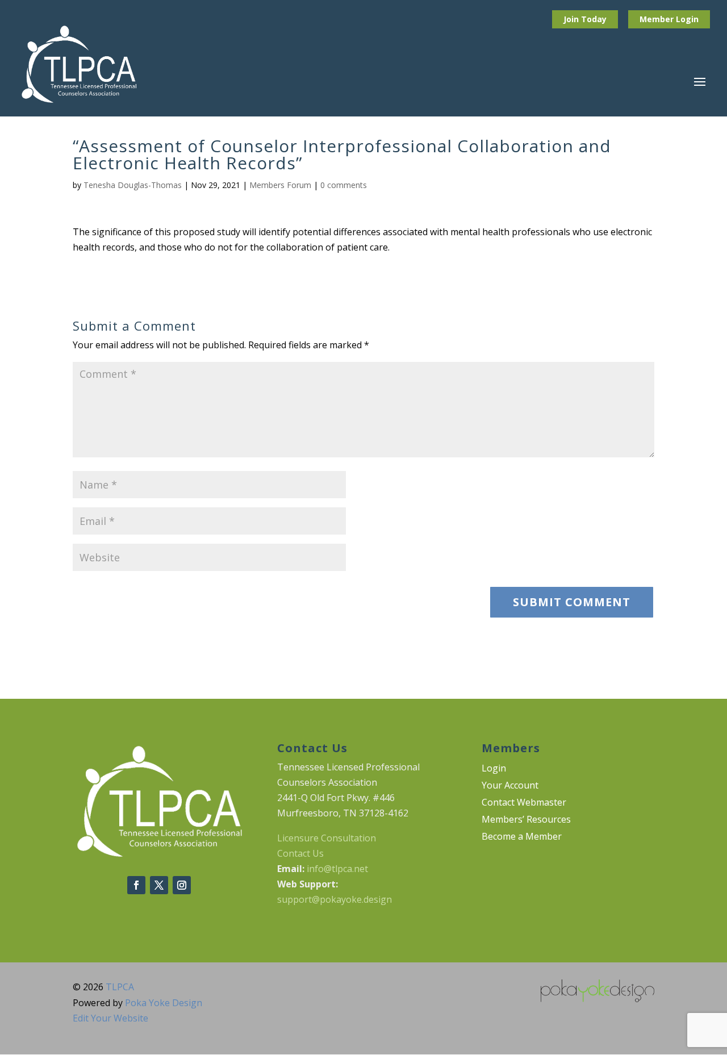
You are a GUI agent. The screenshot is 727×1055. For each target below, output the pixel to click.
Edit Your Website (110, 1018)
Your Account (510, 786)
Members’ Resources (526, 820)
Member (658, 19)
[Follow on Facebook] (136, 885)
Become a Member (522, 837)
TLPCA (120, 987)
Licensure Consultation (326, 838)
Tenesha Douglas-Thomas (132, 185)
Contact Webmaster (524, 803)
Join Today (585, 19)
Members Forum (280, 185)
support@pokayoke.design (334, 899)
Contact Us (300, 853)
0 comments (343, 185)
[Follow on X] (159, 885)
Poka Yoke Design (163, 1002)
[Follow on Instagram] (182, 885)
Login (687, 19)
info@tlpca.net (337, 868)
